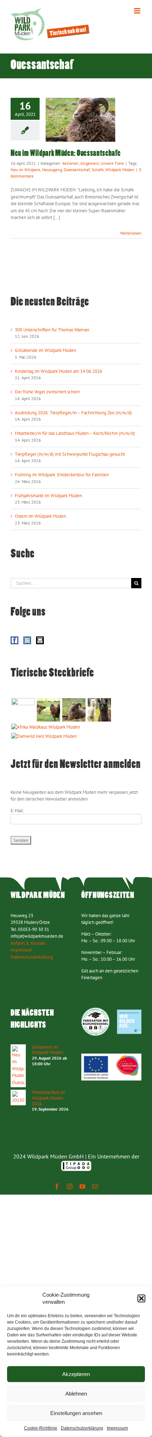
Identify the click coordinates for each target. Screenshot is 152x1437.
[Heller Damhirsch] (44, 736)
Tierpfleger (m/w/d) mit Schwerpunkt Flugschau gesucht (70, 454)
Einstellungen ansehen (76, 1413)
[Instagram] (27, 640)
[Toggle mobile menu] (137, 11)
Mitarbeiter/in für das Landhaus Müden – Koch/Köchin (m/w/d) (75, 433)
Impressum (117, 1428)
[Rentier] (23, 710)
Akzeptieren (76, 1374)
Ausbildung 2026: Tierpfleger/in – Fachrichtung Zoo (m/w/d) (73, 413)
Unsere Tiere (112, 163)
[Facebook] (14, 640)
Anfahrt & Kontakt (28, 943)
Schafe (98, 169)
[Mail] (40, 640)
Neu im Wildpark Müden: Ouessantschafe (66, 154)
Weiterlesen (130, 233)
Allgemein (89, 163)
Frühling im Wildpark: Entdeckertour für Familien (62, 475)
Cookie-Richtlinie (40, 1428)
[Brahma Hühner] (48, 710)
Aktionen (70, 163)
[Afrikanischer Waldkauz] (45, 727)
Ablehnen (76, 1394)
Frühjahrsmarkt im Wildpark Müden (48, 496)
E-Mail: (17, 811)
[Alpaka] (99, 710)
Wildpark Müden (119, 169)
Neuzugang (52, 169)
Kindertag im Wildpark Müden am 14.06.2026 (58, 371)
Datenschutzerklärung (82, 1428)
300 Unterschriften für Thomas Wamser (52, 330)
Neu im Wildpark (25, 169)
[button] (141, 1298)
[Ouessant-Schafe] (74, 710)
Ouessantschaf (77, 169)
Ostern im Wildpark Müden (40, 516)
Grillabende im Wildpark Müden (45, 350)
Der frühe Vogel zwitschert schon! (47, 392)
